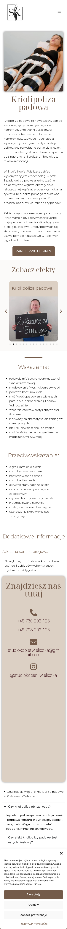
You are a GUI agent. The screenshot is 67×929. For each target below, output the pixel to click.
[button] (61, 853)
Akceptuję (33, 894)
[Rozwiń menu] (59, 12)
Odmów (33, 904)
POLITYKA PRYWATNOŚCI (33, 923)
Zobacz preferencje (33, 915)
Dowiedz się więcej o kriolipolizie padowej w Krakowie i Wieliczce (34, 794)
